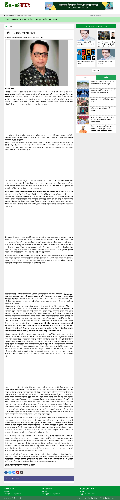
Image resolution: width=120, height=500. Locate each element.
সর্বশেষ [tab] (86, 77)
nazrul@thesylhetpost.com (12, 494)
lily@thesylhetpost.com (87, 494)
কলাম (11, 26)
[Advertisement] (39, 120)
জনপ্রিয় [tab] (106, 77)
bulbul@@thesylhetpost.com (51, 494)
